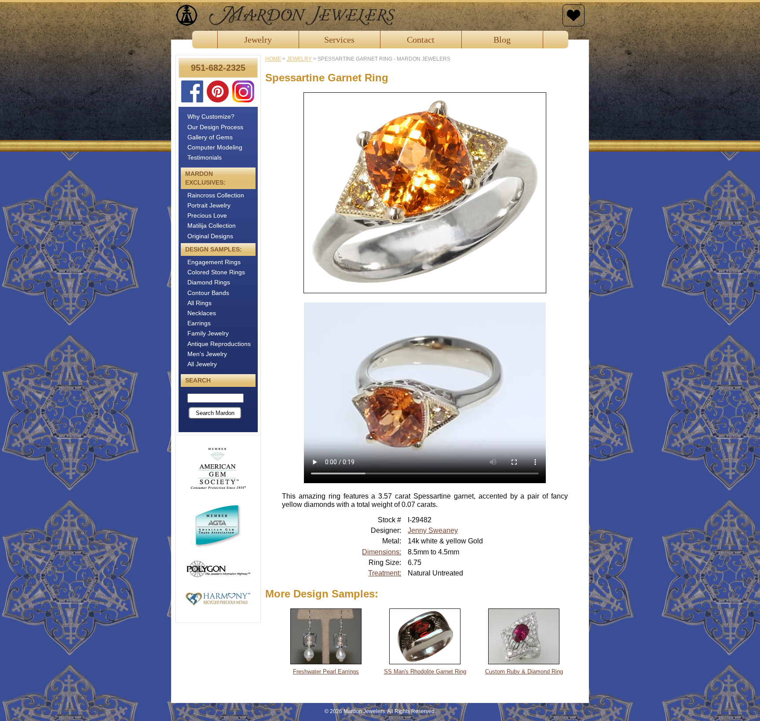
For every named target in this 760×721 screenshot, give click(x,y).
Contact (421, 39)
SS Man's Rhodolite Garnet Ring (425, 671)
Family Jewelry (208, 333)
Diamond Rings (208, 282)
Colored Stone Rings (216, 272)
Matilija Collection (211, 225)
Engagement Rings (214, 262)
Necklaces (201, 313)
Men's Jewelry (207, 353)
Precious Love (207, 215)
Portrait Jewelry (208, 205)
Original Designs (210, 236)
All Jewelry (202, 364)
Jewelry (258, 39)
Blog (502, 39)
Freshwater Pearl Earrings (326, 671)
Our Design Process (215, 127)
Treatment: (384, 573)
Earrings (199, 323)
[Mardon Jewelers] (366, 15)
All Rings (199, 302)
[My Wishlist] (574, 15)
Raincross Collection (215, 195)
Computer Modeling (214, 147)
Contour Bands (208, 292)
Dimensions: (381, 552)
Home (273, 59)
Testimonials (204, 157)
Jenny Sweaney (433, 530)
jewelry (299, 59)
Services (339, 39)
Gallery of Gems (210, 137)
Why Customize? (210, 116)
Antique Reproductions (219, 343)
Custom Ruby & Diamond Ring (524, 671)
